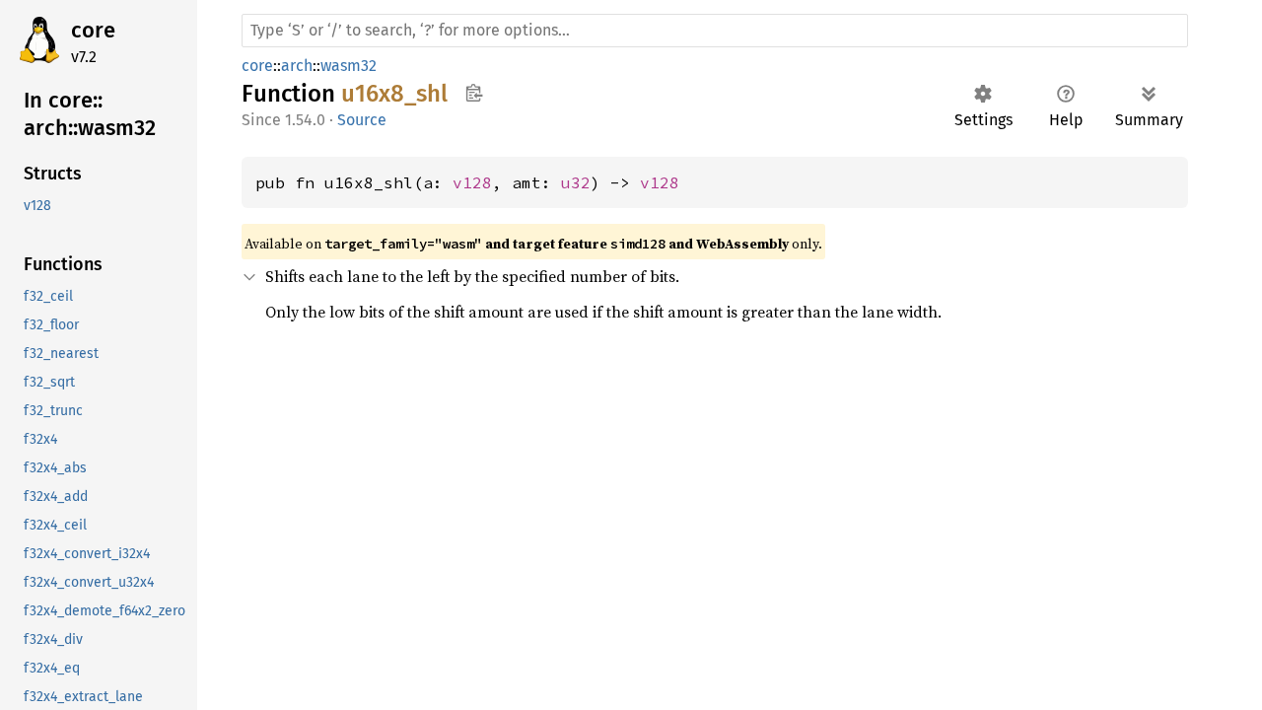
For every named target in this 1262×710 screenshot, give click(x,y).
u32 (576, 182)
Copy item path (473, 92)
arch (297, 65)
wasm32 (348, 65)
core (93, 30)
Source (361, 119)
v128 (472, 182)
